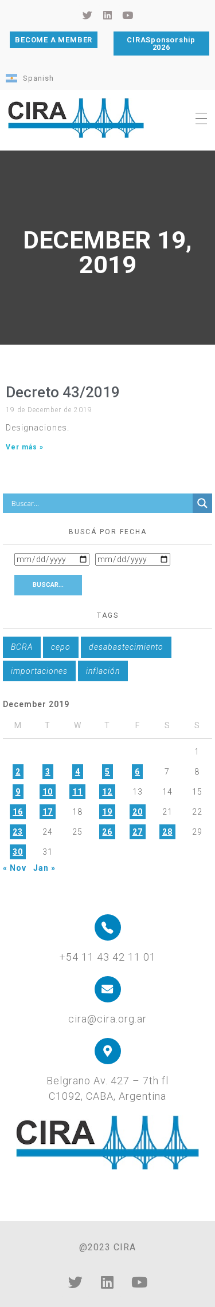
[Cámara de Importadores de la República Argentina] (76, 118)
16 (18, 811)
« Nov (14, 867)
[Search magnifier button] (202, 503)
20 (137, 811)
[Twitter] (75, 1282)
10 (47, 791)
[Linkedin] (107, 1282)
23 (18, 831)
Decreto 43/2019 (63, 392)
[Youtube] (140, 1282)
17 (47, 811)
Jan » (44, 867)
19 (107, 811)
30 (18, 851)
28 (167, 831)
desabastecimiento (126, 646)
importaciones (39, 671)
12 (107, 791)
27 (137, 831)
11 (77, 791)
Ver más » (25, 447)
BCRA (22, 646)
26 (107, 831)
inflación (103, 671)
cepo (61, 646)
